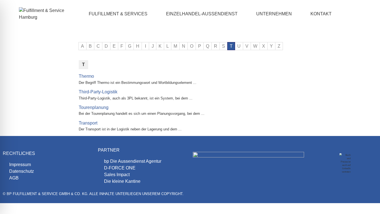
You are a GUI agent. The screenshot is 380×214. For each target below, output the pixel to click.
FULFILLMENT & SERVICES (118, 13)
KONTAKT (321, 13)
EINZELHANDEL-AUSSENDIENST (202, 13)
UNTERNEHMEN (274, 13)
